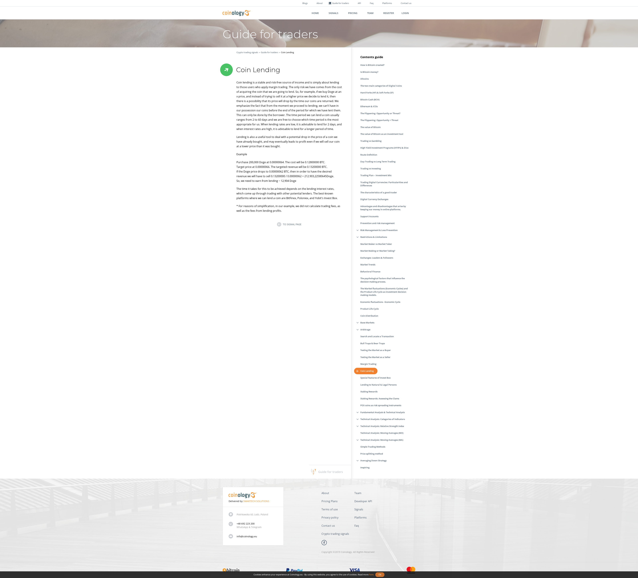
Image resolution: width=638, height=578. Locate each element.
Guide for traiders (269, 52)
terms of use (329, 509)
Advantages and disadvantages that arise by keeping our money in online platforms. (383, 208)
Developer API (363, 501)
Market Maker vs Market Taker (376, 243)
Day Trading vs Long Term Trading (377, 161)
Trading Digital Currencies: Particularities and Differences (384, 184)
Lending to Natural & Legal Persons (378, 384)
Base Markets (367, 322)
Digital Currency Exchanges (374, 199)
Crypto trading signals (247, 52)
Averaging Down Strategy (373, 460)
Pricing (352, 13)
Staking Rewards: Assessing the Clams (379, 398)
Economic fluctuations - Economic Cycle (380, 301)
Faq (371, 3)
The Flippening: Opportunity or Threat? (380, 113)
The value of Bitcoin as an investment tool (381, 133)
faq (356, 525)
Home (315, 13)
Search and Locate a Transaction (377, 336)
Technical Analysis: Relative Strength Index (382, 426)
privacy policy (329, 517)
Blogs (305, 3)
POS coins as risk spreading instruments (380, 405)
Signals (333, 13)
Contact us (406, 3)
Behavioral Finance (370, 271)
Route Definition (368, 154)
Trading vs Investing (370, 168)
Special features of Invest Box (375, 377)
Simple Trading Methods (372, 446)
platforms (360, 517)
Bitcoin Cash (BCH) (369, 99)
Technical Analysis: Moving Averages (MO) (381, 432)
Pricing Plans (329, 501)
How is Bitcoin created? (372, 64)
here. (371, 574)
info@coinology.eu (247, 536)
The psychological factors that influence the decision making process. (382, 280)
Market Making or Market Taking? (377, 250)
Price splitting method (371, 453)
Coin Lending (367, 370)
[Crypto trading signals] (237, 13)
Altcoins (364, 78)
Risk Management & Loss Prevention (379, 230)
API (359, 3)
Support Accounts (369, 216)
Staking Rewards (368, 391)
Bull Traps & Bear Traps (372, 343)
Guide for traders (330, 472)
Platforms (387, 3)
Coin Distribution (369, 315)
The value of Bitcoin (370, 127)
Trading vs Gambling (370, 140)
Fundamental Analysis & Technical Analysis (382, 412)
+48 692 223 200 (246, 523)
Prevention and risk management (377, 223)
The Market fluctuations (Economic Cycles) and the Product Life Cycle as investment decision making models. (384, 291)
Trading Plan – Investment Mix (375, 175)
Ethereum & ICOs (369, 106)
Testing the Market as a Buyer (375, 350)
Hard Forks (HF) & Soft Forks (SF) (377, 92)
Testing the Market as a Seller (375, 357)
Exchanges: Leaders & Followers (376, 257)
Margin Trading (368, 363)
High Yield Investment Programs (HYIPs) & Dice (384, 147)
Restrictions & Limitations (373, 236)
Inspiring (365, 467)
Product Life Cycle (369, 308)
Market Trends (367, 264)
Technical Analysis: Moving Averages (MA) (381, 439)
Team (370, 13)
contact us (328, 525)
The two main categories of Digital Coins (381, 85)
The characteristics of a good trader (378, 192)
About (320, 3)
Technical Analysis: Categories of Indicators (382, 419)
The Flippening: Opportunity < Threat (379, 120)
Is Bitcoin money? (369, 71)
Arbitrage (365, 329)
